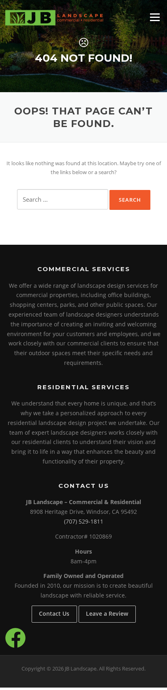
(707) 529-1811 (83, 521)
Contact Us (54, 613)
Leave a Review (107, 613)
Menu (155, 17)
